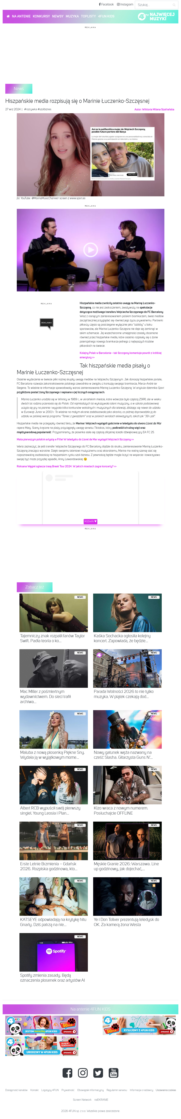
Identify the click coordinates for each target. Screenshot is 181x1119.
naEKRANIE (101, 1100)
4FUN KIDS (106, 16)
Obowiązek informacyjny (90, 1090)
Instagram (126, 4)
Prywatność (68, 1090)
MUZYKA (72, 16)
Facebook (107, 4)
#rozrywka (30, 109)
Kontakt (34, 1090)
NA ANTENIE (21, 16)
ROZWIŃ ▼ (90, 521)
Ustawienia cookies (166, 1090)
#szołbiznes (44, 109)
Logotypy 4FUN (50, 1090)
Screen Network (82, 1100)
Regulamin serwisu (117, 1090)
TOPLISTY (88, 16)
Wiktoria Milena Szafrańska (158, 109)
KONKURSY (41, 16)
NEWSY (57, 16)
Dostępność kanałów (16, 1090)
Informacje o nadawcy (141, 1090)
